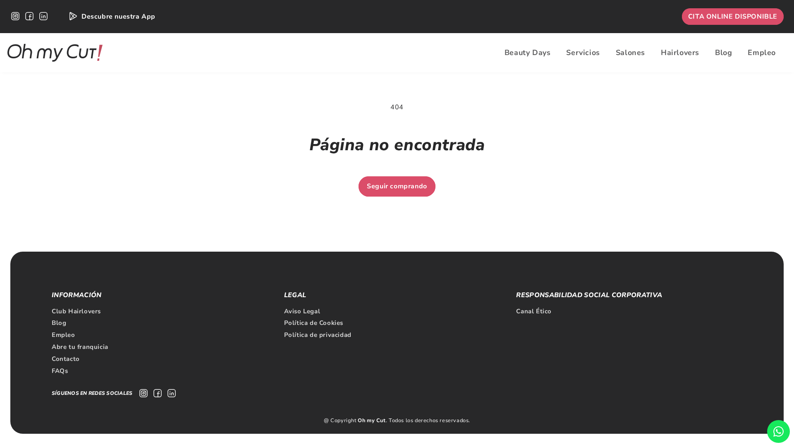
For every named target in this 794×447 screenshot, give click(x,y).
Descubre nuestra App (118, 16)
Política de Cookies (313, 323)
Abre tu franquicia (80, 347)
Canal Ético (534, 311)
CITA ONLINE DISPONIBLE (732, 16)
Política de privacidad (318, 335)
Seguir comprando (397, 186)
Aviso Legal (302, 311)
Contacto (66, 359)
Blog (59, 323)
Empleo (63, 335)
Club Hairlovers (76, 311)
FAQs (60, 371)
